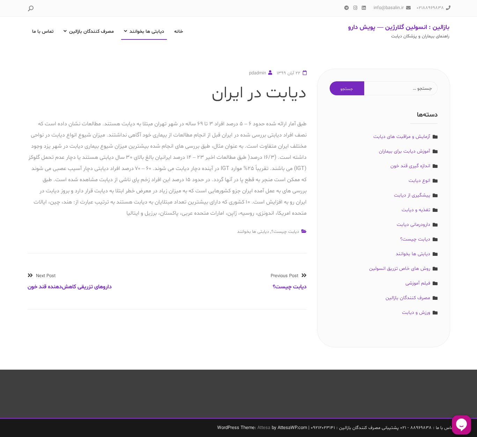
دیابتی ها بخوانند (147, 31)
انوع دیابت (419, 180)
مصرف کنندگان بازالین (91, 31)
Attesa (263, 428)
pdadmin (257, 73)
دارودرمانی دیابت (413, 224)
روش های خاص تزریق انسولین (399, 268)
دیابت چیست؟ (285, 232)
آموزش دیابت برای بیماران (404, 151)
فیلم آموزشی (417, 283)
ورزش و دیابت (416, 312)
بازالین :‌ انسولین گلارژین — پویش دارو (398, 27)
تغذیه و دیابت (416, 210)
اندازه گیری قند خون (410, 166)
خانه (178, 31)
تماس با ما (42, 31)
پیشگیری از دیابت (412, 195)
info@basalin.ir (389, 8)
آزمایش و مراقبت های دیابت (401, 136)
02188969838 (430, 8)
